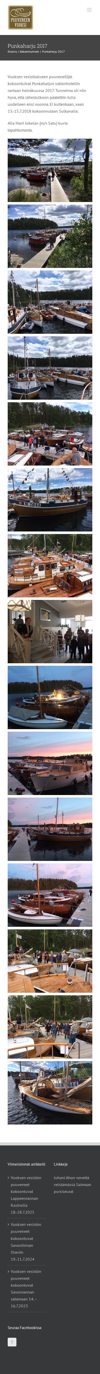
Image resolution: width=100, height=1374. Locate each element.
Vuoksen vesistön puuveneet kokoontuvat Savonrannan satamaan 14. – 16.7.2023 (26, 1288)
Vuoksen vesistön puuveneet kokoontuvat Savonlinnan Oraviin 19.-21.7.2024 (26, 1241)
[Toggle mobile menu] (89, 10)
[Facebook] (12, 1342)
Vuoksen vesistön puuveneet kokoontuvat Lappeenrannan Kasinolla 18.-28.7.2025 (26, 1195)
